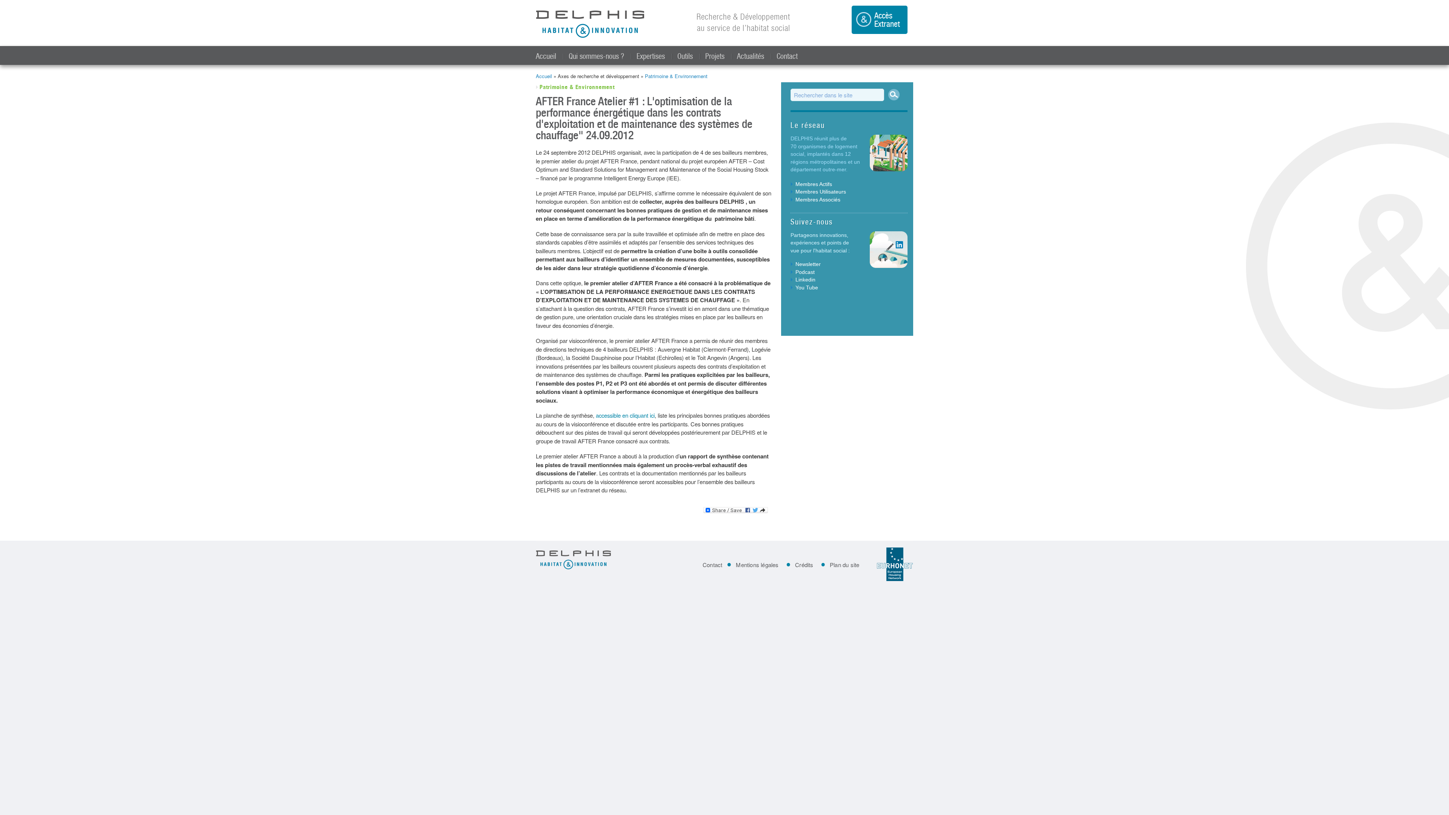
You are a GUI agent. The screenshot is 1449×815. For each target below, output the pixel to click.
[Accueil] (590, 24)
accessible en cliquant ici (625, 415)
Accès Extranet (887, 20)
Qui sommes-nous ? (596, 56)
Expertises (651, 56)
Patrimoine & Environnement (676, 76)
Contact (787, 56)
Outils (685, 56)
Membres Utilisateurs (820, 192)
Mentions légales (757, 565)
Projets (714, 56)
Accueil (546, 56)
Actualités (750, 56)
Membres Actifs (813, 184)
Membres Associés (817, 200)
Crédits (804, 565)
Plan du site (844, 565)
